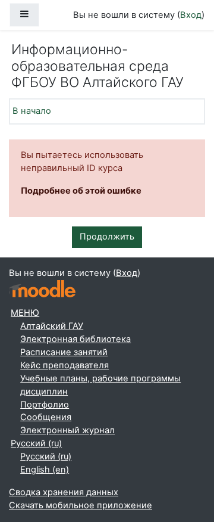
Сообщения (45, 417)
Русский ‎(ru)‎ (36, 443)
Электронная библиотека (75, 339)
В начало (31, 110)
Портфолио (44, 404)
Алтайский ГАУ (51, 326)
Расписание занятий (64, 352)
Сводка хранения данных (63, 492)
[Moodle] (42, 288)
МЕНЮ (25, 312)
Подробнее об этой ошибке (81, 190)
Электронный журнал (67, 430)
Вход (191, 15)
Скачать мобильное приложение (80, 505)
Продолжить (107, 236)
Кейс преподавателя (64, 365)
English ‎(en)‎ (44, 469)
